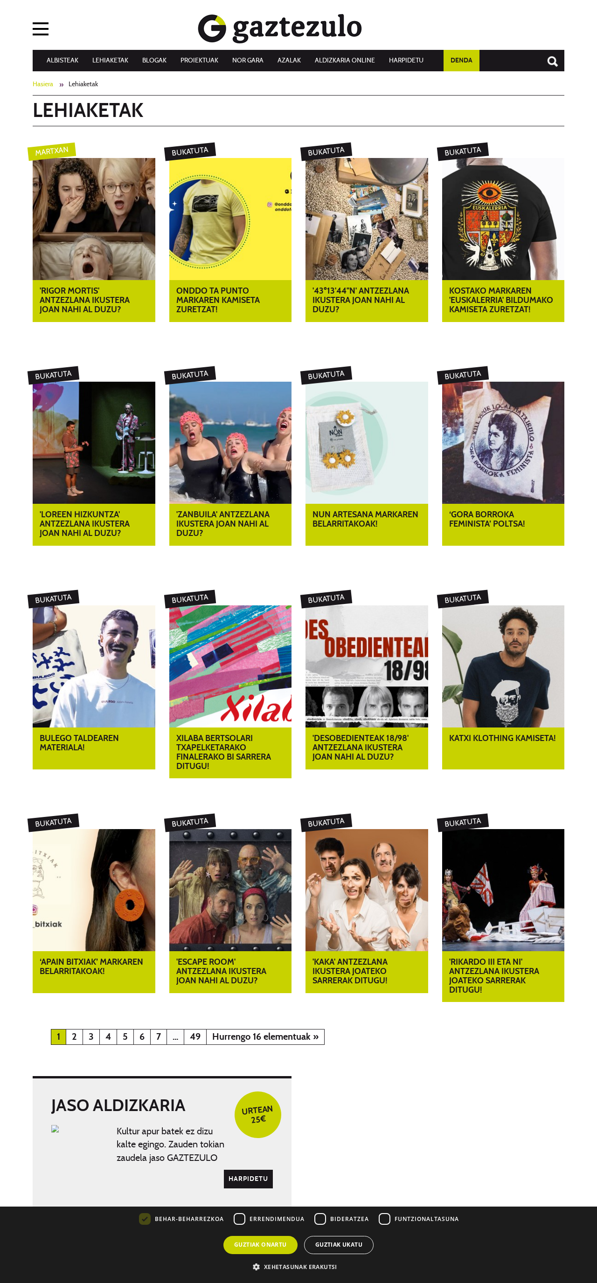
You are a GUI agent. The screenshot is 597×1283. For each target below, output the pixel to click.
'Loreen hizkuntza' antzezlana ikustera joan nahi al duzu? (85, 524)
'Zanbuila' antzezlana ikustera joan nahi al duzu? (223, 524)
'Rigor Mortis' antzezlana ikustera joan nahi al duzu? (85, 300)
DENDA (461, 60)
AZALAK (289, 60)
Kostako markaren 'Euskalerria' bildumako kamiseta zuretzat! (501, 300)
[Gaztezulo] (280, 26)
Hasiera (43, 84)
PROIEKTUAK (199, 60)
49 (195, 1037)
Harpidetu (406, 60)
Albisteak (62, 60)
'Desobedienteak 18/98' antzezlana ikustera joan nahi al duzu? (360, 748)
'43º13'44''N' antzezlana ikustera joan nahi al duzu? (360, 300)
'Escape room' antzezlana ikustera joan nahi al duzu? (221, 971)
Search (548, 57)
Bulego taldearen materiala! (79, 743)
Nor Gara (248, 60)
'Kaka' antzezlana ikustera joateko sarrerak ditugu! (350, 971)
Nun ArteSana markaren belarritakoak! (365, 519)
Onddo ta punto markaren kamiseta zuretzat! (218, 300)
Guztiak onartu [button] (260, 1245)
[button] (298, 1266)
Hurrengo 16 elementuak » (265, 1037)
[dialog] (298, 1215)
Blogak (154, 60)
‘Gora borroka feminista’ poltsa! (487, 519)
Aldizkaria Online (345, 60)
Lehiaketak (110, 60)
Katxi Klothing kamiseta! (502, 738)
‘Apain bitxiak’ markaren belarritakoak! (91, 967)
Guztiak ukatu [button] (338, 1245)
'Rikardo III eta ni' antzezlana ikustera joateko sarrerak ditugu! (494, 976)
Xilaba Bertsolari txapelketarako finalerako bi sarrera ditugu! (223, 752)
